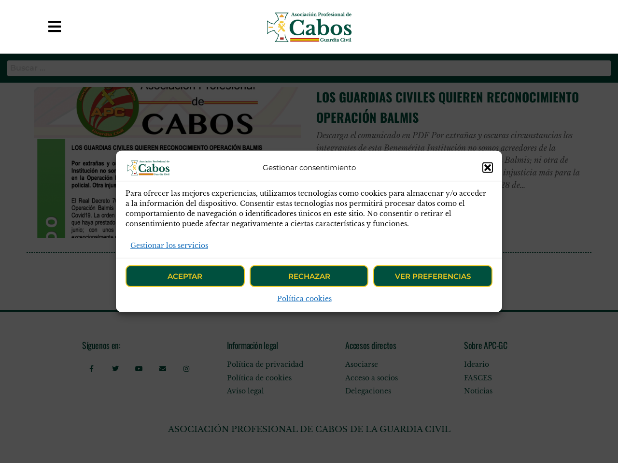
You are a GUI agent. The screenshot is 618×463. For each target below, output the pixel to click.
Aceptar (185, 276)
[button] (487, 168)
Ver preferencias (433, 276)
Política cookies (304, 298)
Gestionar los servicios (169, 245)
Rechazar (309, 276)
